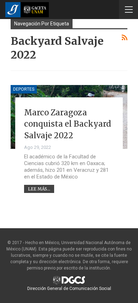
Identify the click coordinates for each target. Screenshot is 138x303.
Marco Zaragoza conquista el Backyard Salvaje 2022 (67, 124)
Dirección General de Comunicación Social (69, 288)
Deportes (23, 89)
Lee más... (39, 189)
